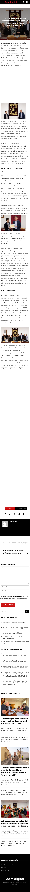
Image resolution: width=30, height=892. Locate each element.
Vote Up (10, 508)
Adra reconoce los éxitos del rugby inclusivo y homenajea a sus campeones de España (14, 823)
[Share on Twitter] (10, 514)
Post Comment (8, 605)
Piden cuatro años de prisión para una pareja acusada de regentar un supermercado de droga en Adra (13, 553)
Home (2, 6)
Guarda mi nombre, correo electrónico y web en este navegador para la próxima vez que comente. (14, 599)
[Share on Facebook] (5, 514)
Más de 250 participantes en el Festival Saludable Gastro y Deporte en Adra (14, 729)
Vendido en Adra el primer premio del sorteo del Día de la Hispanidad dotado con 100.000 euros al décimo (15, 683)
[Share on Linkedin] (24, 514)
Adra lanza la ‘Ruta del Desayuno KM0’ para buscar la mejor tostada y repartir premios (14, 782)
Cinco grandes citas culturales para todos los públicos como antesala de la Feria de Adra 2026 (14, 843)
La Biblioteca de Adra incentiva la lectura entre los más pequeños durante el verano (15, 655)
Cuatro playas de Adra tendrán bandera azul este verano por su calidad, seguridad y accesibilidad (15, 668)
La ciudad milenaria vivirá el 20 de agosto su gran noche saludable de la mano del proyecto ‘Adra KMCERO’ (14, 792)
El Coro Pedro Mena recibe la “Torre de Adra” (18, 543)
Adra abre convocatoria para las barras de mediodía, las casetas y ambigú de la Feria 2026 (14, 739)
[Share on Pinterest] (19, 514)
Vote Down (22, 508)
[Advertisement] (15, 85)
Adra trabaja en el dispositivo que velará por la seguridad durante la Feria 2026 (14, 721)
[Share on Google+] (14, 514)
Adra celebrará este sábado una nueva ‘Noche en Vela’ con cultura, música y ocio (14, 833)
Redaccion (13, 521)
